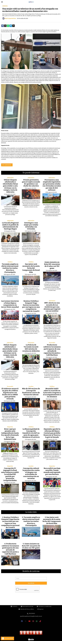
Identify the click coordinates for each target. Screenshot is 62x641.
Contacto (14, 606)
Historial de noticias (27, 606)
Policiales (52, 300)
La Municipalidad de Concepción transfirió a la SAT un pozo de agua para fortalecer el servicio (31, 433)
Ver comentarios (6, 164)
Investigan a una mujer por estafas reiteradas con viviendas (31, 226)
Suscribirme (31, 583)
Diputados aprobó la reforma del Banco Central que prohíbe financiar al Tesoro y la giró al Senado (52, 433)
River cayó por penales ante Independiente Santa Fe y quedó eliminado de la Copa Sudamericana (10, 434)
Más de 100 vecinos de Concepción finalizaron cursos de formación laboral (31, 392)
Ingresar (41, 609)
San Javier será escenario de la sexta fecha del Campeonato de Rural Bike (31, 268)
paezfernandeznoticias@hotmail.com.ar (31, 616)
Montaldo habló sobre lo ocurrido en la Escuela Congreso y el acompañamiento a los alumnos (52, 393)
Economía (52, 342)
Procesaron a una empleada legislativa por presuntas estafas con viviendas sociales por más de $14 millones (52, 185)
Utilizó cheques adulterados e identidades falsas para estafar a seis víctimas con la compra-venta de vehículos (10, 186)
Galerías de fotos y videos (27, 609)
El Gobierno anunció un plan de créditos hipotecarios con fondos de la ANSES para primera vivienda (10, 394)
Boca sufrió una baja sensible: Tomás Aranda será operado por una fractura (52, 471)
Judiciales (5, 6)
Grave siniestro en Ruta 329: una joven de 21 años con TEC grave (52, 265)
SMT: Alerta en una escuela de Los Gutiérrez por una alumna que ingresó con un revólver (52, 307)
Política (10, 262)
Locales (31, 386)
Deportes (10, 427)
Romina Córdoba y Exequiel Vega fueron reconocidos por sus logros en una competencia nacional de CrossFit (31, 306)
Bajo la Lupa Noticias (10, 18)
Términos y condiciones (44, 606)
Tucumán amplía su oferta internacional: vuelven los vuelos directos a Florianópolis (10, 268)
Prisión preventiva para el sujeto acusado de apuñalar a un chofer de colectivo (31, 183)
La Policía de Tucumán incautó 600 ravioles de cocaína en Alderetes (31, 348)
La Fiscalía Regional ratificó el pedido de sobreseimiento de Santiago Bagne (10, 226)
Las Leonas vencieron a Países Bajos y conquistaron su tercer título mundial (10, 304)
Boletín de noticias (31, 571)
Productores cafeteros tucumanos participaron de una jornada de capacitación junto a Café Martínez (52, 350)
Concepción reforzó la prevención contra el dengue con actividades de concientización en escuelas (31, 473)
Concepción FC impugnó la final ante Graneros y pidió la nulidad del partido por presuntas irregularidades (10, 474)
